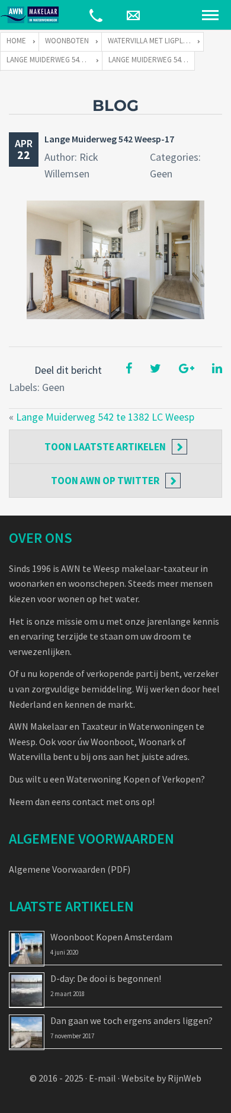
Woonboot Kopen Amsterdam (111, 937)
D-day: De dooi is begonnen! (105, 978)
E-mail (102, 1078)
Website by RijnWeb (161, 1078)
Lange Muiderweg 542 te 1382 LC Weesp (105, 417)
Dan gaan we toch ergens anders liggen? (131, 1020)
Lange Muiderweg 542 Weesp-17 (109, 139)
